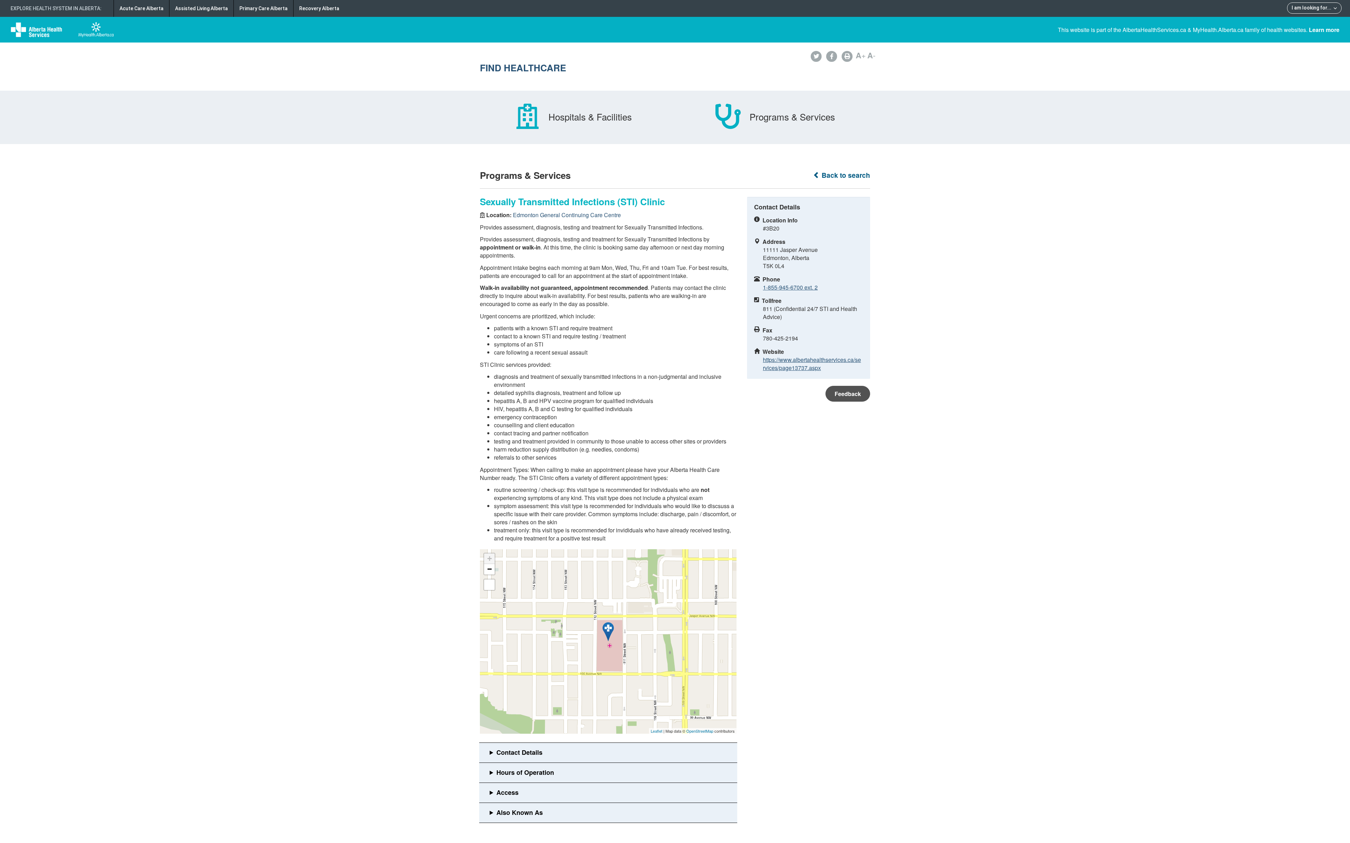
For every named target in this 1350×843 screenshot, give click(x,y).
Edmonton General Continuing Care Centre (567, 215)
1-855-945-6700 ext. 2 (790, 287)
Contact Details (519, 752)
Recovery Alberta (319, 8)
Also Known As (519, 812)
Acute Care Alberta (141, 8)
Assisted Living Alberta (201, 8)
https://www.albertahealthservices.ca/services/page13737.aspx (812, 364)
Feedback (848, 394)
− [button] (489, 569)
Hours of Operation (525, 772)
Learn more (1324, 30)
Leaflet (656, 731)
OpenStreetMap (699, 731)
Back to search (845, 175)
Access (507, 792)
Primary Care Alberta (263, 8)
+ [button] (489, 558)
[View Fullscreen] (489, 584)
